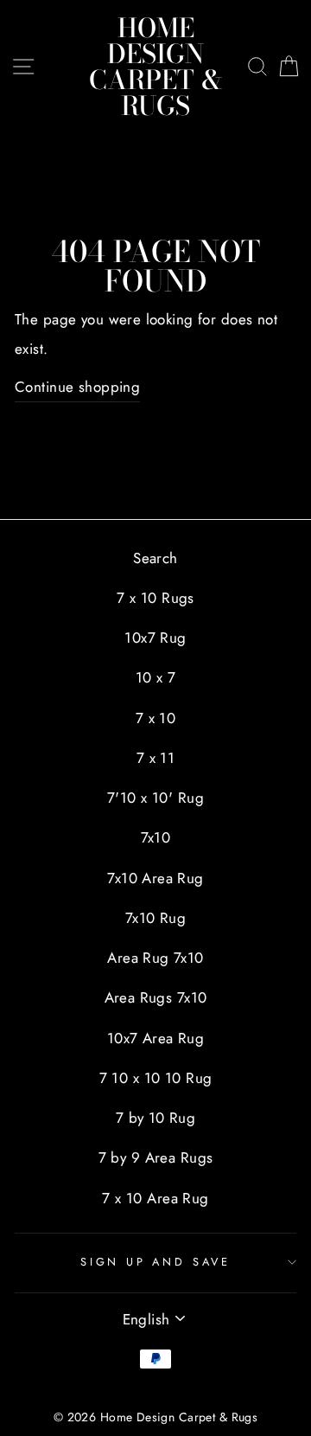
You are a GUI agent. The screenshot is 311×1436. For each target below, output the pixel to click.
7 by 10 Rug (156, 1117)
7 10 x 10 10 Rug (156, 1077)
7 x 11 (155, 757)
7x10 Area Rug (155, 878)
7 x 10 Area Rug (155, 1198)
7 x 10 (156, 718)
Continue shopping (77, 386)
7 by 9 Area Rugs (155, 1157)
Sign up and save (155, 1261)
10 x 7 (156, 677)
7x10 (156, 837)
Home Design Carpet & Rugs (156, 67)
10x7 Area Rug (156, 1038)
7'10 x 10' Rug (155, 797)
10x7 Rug (155, 637)
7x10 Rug (155, 917)
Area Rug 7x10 (155, 957)
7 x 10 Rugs (155, 597)
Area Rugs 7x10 (156, 997)
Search (155, 558)
